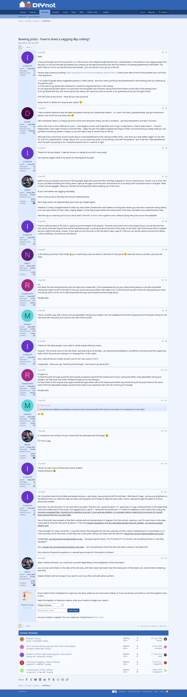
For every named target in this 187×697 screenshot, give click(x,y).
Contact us (122, 691)
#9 (166, 341)
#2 (166, 108)
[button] (99, 12)
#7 (166, 280)
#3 (166, 148)
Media (106, 12)
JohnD (160, 656)
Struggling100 (31, 672)
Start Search (73, 610)
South (33, 201)
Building (45, 641)
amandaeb (30, 649)
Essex (33, 333)
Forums (44, 12)
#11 (165, 400)
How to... (33, 12)
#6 (166, 250)
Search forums (33, 16)
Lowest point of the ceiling (39, 669)
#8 (166, 310)
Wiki (81, 12)
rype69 (28, 641)
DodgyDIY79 (30, 664)
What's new (92, 12)
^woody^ (159, 640)
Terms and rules (134, 691)
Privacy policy (147, 691)
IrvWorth (23, 43)
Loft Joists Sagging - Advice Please (43, 661)
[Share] (162, 52)
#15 (165, 558)
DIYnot (23, 691)
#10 (165, 370)
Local (65, 12)
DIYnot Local (97, 617)
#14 (165, 492)
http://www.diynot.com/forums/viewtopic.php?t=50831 (91, 72)
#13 (165, 464)
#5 (166, 221)
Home (23, 12)
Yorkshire (31, 131)
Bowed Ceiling (33, 638)
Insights (55, 12)
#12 (165, 431)
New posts (22, 16)
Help (156, 691)
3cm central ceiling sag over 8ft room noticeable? (51, 646)
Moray (32, 303)
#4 (166, 176)
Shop (73, 12)
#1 (166, 52)
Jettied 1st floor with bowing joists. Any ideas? (49, 654)
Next (28, 47)
